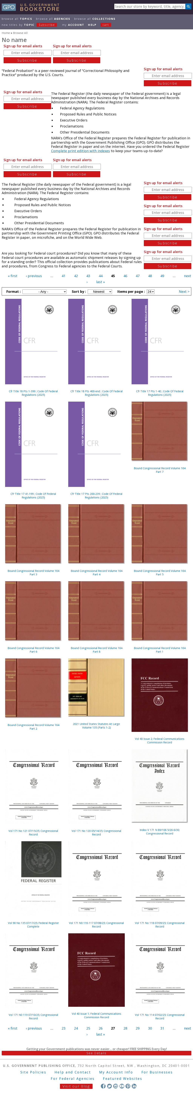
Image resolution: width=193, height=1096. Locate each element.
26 (101, 1028)
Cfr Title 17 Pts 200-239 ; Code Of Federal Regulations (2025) (96, 495)
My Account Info (116, 1072)
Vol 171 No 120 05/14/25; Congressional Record (96, 832)
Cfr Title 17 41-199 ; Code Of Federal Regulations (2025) (33, 495)
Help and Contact (72, 1072)
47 (137, 276)
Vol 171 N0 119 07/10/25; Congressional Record (33, 1016)
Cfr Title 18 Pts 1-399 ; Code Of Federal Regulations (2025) (33, 393)
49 (162, 276)
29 (137, 1028)
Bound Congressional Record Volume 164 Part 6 (33, 649)
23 (63, 1028)
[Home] (32, 9)
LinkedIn (134, 1086)
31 (162, 1028)
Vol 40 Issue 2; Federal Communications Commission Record (159, 740)
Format (13, 291)
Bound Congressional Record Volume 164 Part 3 (33, 572)
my (73, 25)
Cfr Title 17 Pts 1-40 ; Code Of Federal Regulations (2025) (159, 393)
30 (150, 1028)
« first (12, 276)
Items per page (130, 291)
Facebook (103, 1086)
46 (125, 276)
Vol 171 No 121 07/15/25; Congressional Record (33, 832)
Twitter (109, 1086)
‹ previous (34, 276)
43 (88, 276)
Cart (106, 25)
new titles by (28, 25)
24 (76, 1028)
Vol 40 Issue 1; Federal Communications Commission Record (96, 1015)
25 (88, 1028)
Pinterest (128, 1086)
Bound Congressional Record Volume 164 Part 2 (33, 726)
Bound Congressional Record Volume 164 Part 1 (159, 649)
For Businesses (157, 1072)
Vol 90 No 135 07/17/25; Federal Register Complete (33, 924)
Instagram (115, 1086)
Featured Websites (122, 1078)
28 (125, 1028)
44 (101, 276)
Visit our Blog (76, 1086)
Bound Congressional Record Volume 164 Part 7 (159, 470)
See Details (96, 1053)
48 (150, 276)
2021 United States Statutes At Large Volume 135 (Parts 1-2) (96, 725)
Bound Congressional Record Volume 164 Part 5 (159, 572)
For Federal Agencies (73, 1078)
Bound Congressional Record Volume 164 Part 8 (96, 649)
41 (63, 276)
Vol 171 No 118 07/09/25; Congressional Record (160, 924)
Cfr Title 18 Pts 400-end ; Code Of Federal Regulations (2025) (96, 393)
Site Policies (33, 1072)
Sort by (78, 291)
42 (76, 276)
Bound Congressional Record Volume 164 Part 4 (96, 572)
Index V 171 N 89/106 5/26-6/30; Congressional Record (160, 831)
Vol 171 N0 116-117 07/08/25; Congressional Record (96, 924)
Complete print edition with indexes (80, 151)
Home (6, 33)
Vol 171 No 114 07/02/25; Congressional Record (160, 1016)
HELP (92, 25)
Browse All (17, 19)
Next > (184, 291)
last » (100, 282)
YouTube (121, 1086)
